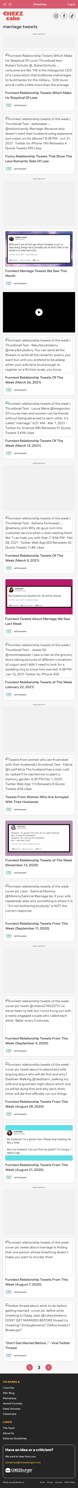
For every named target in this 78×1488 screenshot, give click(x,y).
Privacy (50, 1482)
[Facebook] (64, 16)
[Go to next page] (48, 1367)
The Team (9, 1428)
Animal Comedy (12, 1403)
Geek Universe (11, 1408)
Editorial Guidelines (15, 1438)
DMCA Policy (69, 1482)
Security (58, 1482)
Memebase (9, 1398)
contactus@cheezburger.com (23, 1462)
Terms (42, 1482)
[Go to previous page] (29, 1367)
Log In (71, 4)
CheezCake (40, 4)
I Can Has (8, 1387)
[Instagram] (56, 16)
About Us (8, 1433)
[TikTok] (72, 16)
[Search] (10, 4)
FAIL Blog (9, 1393)
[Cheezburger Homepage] (39, 1471)
